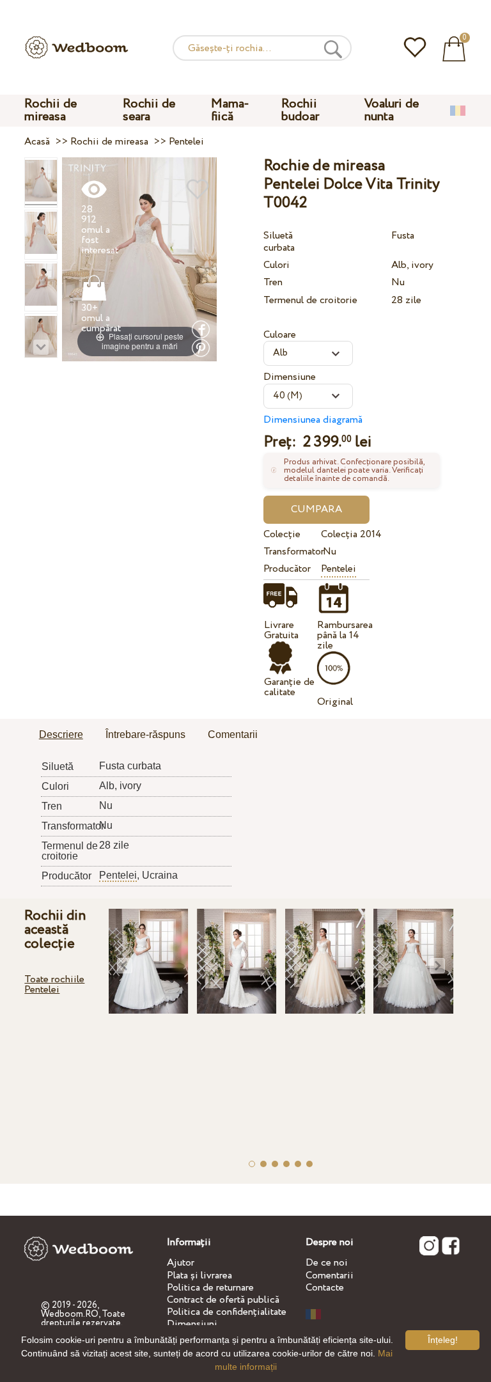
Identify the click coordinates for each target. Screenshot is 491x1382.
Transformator (289, 552)
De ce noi (327, 1262)
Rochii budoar (300, 110)
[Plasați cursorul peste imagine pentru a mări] (139, 258)
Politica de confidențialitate (226, 1312)
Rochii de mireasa (50, 110)
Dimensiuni (192, 1324)
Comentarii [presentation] (233, 734)
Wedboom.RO (69, 1314)
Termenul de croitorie (310, 300)
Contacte (325, 1287)
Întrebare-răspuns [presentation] (145, 734)
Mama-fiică (230, 110)
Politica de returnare (210, 1287)
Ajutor (180, 1262)
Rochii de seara (149, 110)
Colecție (281, 534)
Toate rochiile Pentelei (54, 984)
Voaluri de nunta (391, 110)
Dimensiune (289, 377)
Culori (276, 265)
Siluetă (278, 236)
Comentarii (330, 1275)
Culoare (279, 335)
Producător (287, 569)
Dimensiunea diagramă (312, 419)
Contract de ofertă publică (223, 1299)
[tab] (61, 735)
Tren (273, 282)
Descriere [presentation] (61, 734)
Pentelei (338, 568)
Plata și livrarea (199, 1275)
